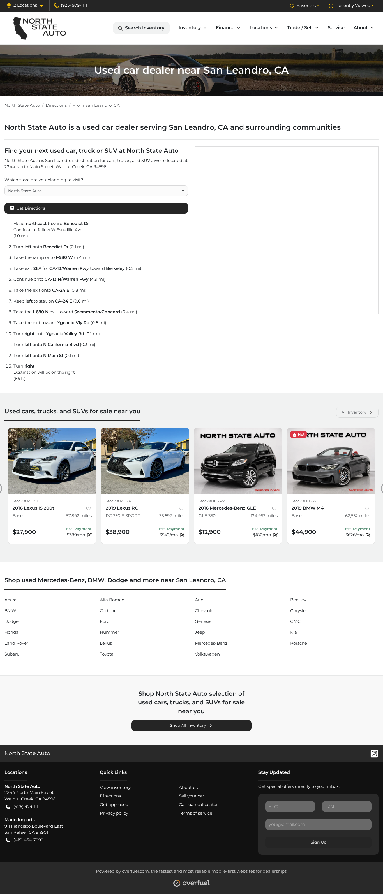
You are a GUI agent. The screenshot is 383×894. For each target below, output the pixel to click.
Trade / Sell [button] (300, 27)
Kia (293, 632)
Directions (110, 795)
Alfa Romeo (112, 599)
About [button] (361, 27)
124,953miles (264, 515)
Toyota (107, 654)
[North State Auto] (39, 28)
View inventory (115, 787)
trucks (123, 160)
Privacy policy (114, 813)
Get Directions (31, 208)
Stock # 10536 (304, 501)
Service (336, 27)
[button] (27, 5)
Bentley (298, 599)
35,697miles (171, 515)
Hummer (109, 632)
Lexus (106, 643)
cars (111, 160)
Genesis (203, 621)
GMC (295, 621)
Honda (11, 632)
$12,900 (210, 531)
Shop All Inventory (188, 725)
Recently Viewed (353, 5)
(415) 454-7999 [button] (28, 839)
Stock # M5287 (119, 501)
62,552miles (357, 515)
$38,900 (118, 531)
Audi (200, 599)
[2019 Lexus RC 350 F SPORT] (145, 461)
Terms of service (195, 813)
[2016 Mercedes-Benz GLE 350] (238, 461)
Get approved (114, 804)
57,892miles (79, 515)
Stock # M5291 (25, 501)
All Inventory (354, 412)
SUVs (146, 160)
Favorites (306, 5)
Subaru (12, 654)
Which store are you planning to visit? (43, 179)
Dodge (11, 621)
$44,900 (304, 531)
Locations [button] (261, 27)
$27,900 (24, 531)
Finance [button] (225, 27)
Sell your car (191, 795)
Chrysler (298, 610)
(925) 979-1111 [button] (74, 5)
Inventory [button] (190, 27)
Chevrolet (205, 610)
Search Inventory (144, 28)
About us (188, 787)
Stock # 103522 (212, 501)
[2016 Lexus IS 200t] (52, 461)
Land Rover (16, 643)
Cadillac (108, 610)
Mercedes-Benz (211, 643)
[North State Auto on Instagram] (372, 753)
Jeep (200, 632)
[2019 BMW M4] (331, 461)
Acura (10, 599)
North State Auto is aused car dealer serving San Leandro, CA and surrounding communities (172, 127)
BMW (10, 610)
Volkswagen (207, 654)
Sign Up (318, 842)
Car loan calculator (198, 804)
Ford (105, 621)
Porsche (298, 643)
